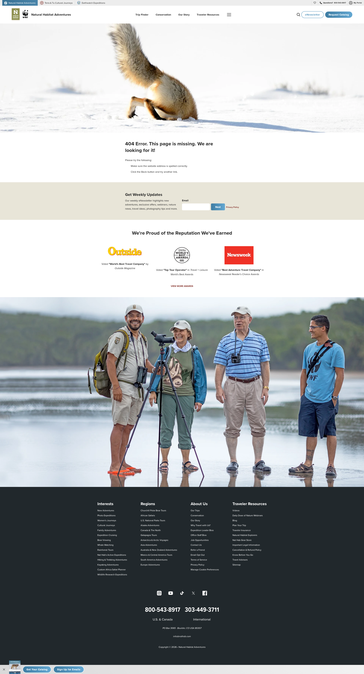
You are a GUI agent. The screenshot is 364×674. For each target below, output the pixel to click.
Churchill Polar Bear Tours (153, 510)
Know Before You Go (242, 554)
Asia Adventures (149, 544)
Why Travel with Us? (200, 525)
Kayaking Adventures (108, 564)
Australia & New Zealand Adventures (159, 549)
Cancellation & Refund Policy (246, 549)
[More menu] (229, 14)
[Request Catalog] (37, 669)
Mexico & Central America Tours (156, 554)
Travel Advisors (240, 559)
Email (185, 200)
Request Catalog (339, 15)
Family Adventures (106, 530)
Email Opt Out (198, 554)
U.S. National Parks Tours (153, 520)
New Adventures (105, 510)
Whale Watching (105, 544)
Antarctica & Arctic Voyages (154, 540)
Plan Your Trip (239, 525)
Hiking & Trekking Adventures (112, 559)
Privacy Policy (232, 207)
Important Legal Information (246, 544)
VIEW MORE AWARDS (182, 286)
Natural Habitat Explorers (244, 535)
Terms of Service (199, 559)
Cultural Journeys (106, 525)
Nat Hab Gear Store (242, 540)
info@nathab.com (182, 636)
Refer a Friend (198, 549)
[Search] (298, 14)
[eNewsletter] (68, 669)
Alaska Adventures (150, 525)
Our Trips (195, 510)
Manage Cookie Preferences (205, 569)
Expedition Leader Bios (202, 530)
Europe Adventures (150, 564)
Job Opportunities (200, 540)
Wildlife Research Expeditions (112, 574)
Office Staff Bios (198, 535)
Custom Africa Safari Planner (111, 569)
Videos (235, 510)
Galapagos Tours (149, 535)
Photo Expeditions (106, 515)
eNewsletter (312, 15)
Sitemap (236, 564)
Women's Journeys (106, 520)
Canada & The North (151, 530)
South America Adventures (154, 559)
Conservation (197, 515)
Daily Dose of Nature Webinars (247, 515)
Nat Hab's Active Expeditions (111, 554)
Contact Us (196, 544)
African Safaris (148, 515)
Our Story (195, 520)
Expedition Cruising (107, 535)
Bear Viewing (104, 540)
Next (218, 207)
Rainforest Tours (105, 549)
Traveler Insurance (241, 530)
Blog (234, 520)
